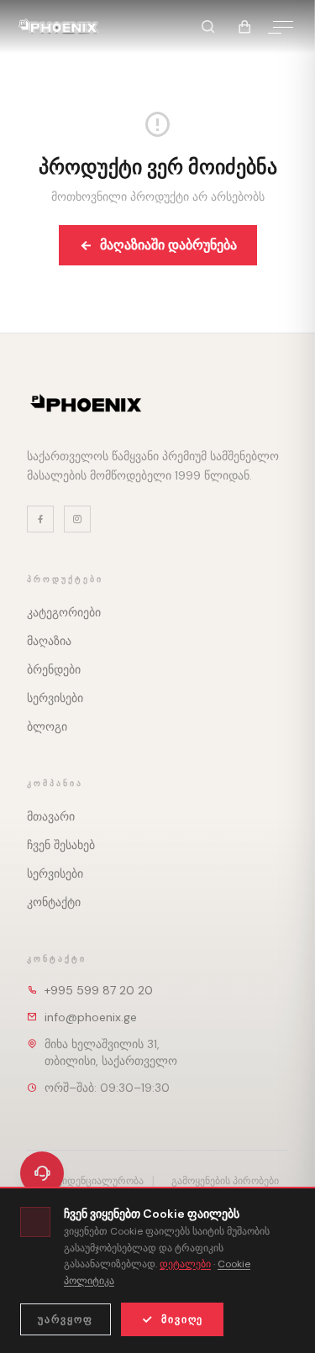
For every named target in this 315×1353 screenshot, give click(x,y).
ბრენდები (54, 669)
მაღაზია (49, 640)
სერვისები (55, 697)
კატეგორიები (64, 612)
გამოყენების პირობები (225, 1181)
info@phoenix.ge (91, 1017)
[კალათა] (244, 26)
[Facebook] (40, 519)
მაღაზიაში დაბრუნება (168, 245)
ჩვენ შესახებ (61, 844)
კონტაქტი (54, 902)
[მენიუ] (283, 27)
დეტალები (185, 1264)
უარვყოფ (65, 1319)
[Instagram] (77, 519)
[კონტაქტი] (42, 1173)
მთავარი (51, 816)
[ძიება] (207, 26)
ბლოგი (47, 726)
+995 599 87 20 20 (99, 990)
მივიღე (182, 1319)
